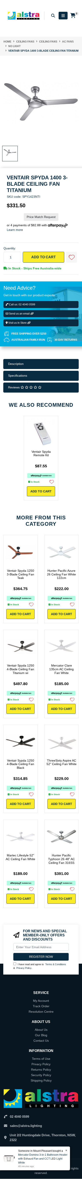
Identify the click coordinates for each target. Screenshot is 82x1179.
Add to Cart (43, 257)
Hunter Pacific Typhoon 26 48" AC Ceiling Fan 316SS (61, 859)
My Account (41, 1000)
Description (16, 364)
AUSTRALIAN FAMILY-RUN (28, 339)
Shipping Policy (41, 1080)
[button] (71, 257)
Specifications (17, 375)
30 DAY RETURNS (65, 339)
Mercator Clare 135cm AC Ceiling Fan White (61, 669)
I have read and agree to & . (39, 966)
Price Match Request (41, 217)
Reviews (14, 387)
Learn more (15, 229)
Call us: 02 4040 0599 (21, 304)
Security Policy (41, 1075)
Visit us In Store (17, 322)
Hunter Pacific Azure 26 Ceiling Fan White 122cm (61, 574)
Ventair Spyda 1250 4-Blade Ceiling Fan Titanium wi (20, 669)
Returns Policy (41, 1069)
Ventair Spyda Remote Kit (41, 453)
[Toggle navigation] (63, 15)
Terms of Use (41, 1058)
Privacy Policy (23, 968)
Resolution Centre (41, 1011)
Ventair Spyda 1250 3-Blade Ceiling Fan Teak (20, 574)
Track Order (41, 1006)
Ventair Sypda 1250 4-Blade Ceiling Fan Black (20, 764)
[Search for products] (53, 16)
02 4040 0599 (19, 1116)
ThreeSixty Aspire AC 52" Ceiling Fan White (62, 762)
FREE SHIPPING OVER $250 (28, 333)
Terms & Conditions (55, 964)
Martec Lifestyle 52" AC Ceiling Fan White (20, 857)
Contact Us (41, 1040)
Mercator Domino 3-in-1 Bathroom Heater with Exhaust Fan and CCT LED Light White (42, 1158)
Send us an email (19, 313)
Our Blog (41, 1035)
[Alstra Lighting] (24, 15)
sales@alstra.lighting (26, 1126)
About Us (41, 1029)
